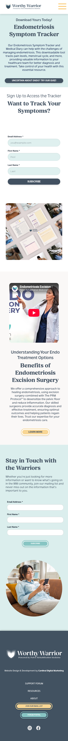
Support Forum (34, 683)
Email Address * (15, 136)
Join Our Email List (34, 706)
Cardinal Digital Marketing (51, 671)
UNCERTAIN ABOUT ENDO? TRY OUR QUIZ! (34, 80)
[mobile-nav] (62, 7)
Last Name (13, 527)
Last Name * (14, 165)
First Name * (14, 151)
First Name (13, 514)
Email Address (15, 502)
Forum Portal (34, 715)
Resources (34, 691)
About (34, 698)
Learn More (35, 432)
